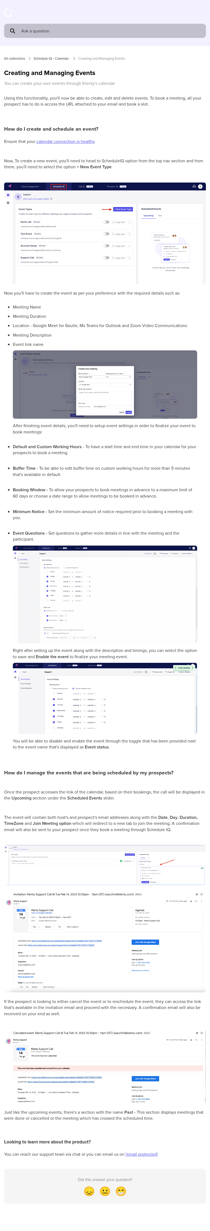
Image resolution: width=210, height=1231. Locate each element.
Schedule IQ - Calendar (52, 58)
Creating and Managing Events (101, 58)
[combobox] (111, 31)
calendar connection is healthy (65, 141)
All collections (14, 58)
